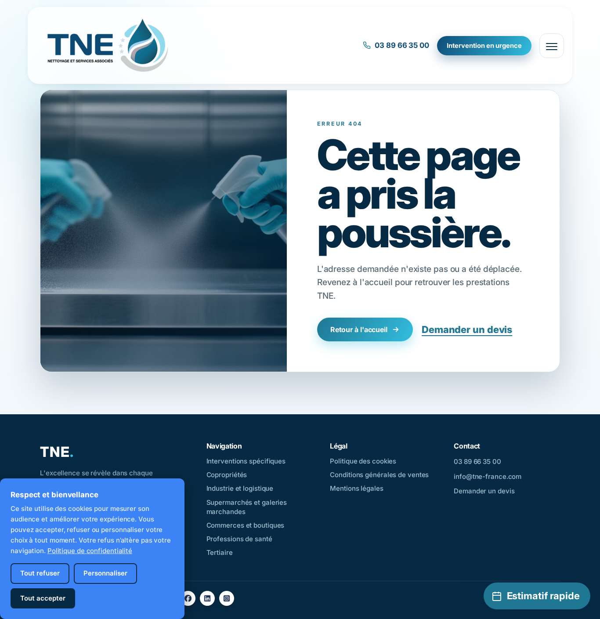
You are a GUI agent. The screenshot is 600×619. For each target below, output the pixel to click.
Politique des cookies (363, 461)
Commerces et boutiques (245, 525)
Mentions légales (356, 488)
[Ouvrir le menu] (551, 45)
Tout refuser (40, 573)
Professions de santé (239, 539)
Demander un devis (467, 329)
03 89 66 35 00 (402, 45)
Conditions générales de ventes (379, 475)
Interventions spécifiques (246, 461)
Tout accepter (42, 598)
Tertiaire (219, 552)
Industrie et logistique (240, 488)
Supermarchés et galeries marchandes (246, 507)
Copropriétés (226, 475)
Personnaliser (105, 573)
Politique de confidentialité (89, 551)
